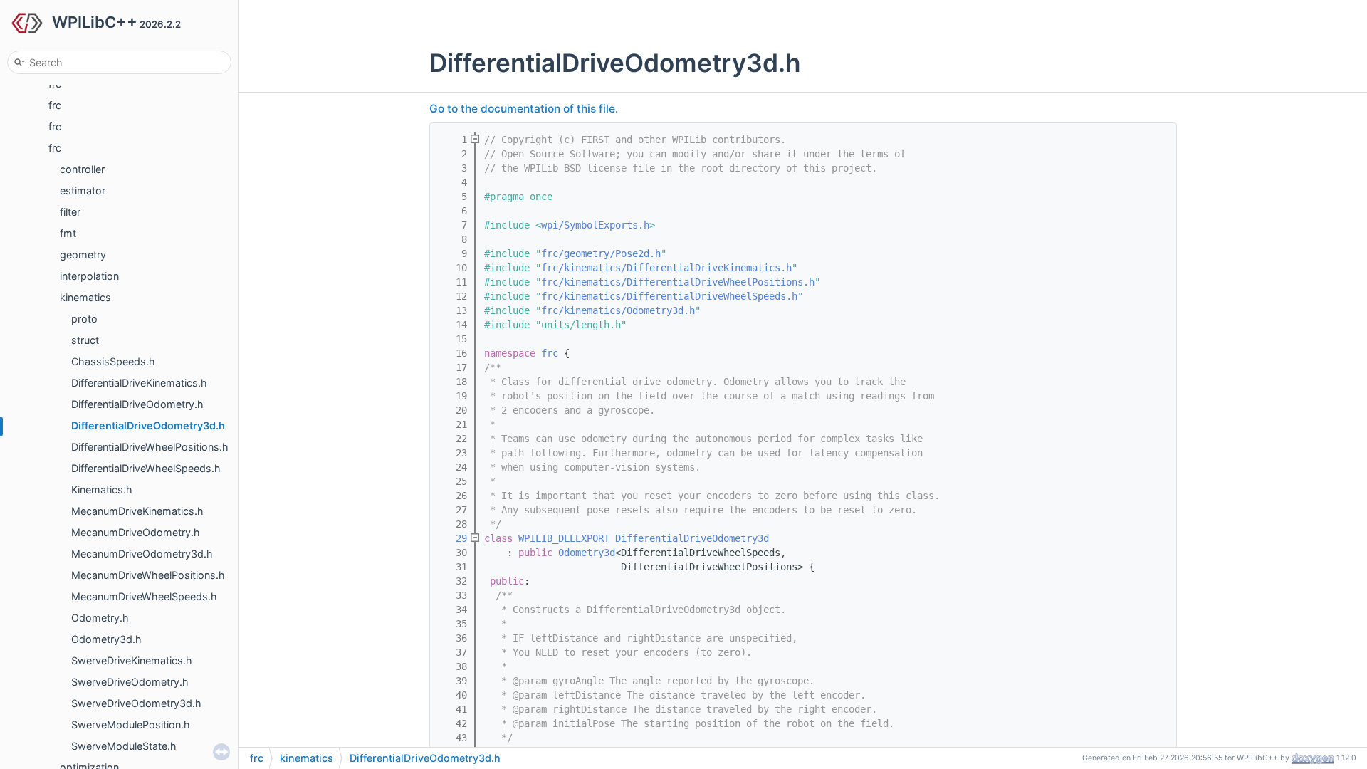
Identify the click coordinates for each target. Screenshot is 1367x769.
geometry (83, 255)
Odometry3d (586, 552)
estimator (82, 190)
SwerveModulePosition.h (130, 724)
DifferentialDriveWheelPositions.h (150, 447)
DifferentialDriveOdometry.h (137, 404)
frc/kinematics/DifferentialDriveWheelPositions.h (678, 282)
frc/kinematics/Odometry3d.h (618, 310)
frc (54, 105)
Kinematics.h (101, 489)
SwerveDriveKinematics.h (131, 660)
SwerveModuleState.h (124, 746)
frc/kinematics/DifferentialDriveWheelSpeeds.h (669, 296)
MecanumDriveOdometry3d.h (142, 554)
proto (84, 319)
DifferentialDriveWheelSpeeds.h (146, 468)
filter (70, 212)
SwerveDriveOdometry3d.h (136, 703)
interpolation (89, 276)
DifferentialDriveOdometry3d (692, 538)
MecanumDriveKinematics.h (137, 511)
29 (453, 538)
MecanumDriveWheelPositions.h (148, 575)
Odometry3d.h (106, 639)
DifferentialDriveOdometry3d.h (148, 425)
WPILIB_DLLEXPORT (563, 538)
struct (85, 340)
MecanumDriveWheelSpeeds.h (144, 596)
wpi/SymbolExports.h (595, 225)
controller (82, 169)
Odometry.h (100, 618)
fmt (68, 233)
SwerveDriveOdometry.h (130, 682)
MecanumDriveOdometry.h (135, 532)
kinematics (85, 297)
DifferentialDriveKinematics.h (139, 383)
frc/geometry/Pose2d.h (601, 253)
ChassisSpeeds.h (113, 361)
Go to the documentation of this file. (523, 108)
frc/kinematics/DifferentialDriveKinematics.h (666, 267)
